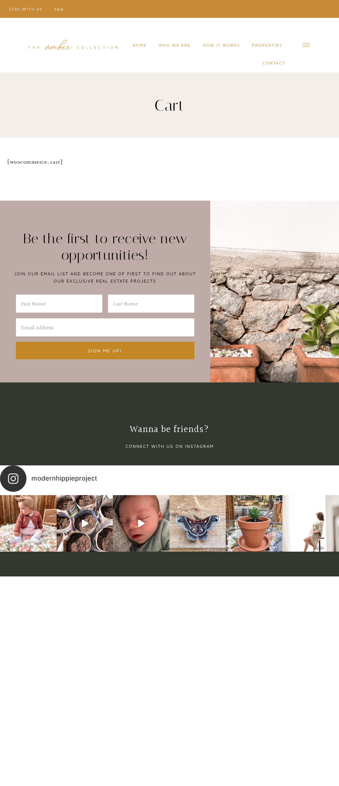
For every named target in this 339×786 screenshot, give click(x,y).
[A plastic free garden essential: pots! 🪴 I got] (85, 523)
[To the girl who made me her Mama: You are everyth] (310, 523)
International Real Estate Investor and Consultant (72, 45)
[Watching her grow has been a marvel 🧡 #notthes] (141, 523)
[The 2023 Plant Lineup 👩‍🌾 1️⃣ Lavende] (254, 523)
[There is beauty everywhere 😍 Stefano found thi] (198, 523)
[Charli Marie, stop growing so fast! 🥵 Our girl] (28, 523)
